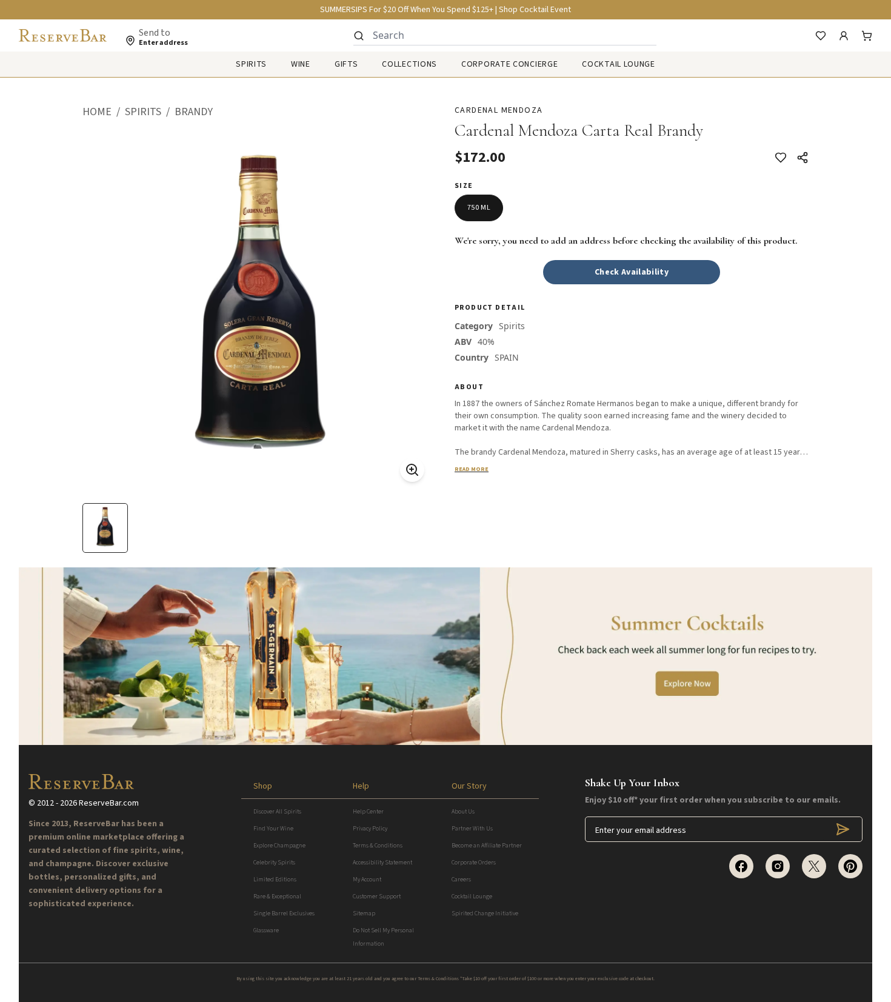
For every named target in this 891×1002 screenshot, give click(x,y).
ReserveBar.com (109, 803)
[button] (103, 112)
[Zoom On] (412, 470)
